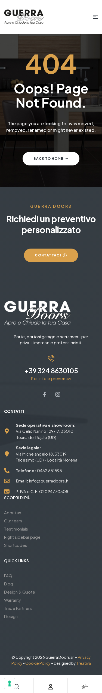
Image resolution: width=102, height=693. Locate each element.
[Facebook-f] (44, 394)
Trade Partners (18, 608)
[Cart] (84, 686)
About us (12, 512)
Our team (13, 520)
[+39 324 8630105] (51, 358)
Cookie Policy (38, 663)
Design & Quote (19, 591)
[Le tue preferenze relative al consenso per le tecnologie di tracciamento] (9, 683)
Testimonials (16, 528)
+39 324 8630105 (51, 370)
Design (11, 616)
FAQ (8, 575)
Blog (8, 583)
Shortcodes (15, 545)
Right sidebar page (22, 537)
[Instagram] (57, 394)
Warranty (12, 600)
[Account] (50, 686)
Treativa (83, 663)
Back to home (48, 158)
